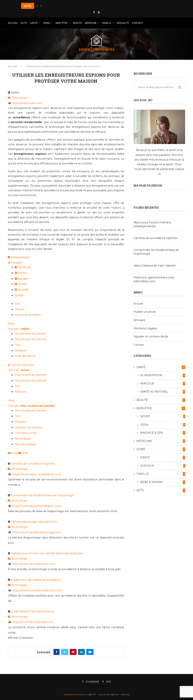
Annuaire (139, 320)
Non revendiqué (25, 444)
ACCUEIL (13, 22)
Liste (14, 453)
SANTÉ (34, 22)
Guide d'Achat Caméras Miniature (33, 611)
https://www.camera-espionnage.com (37, 532)
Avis (17, 303)
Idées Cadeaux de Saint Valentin (155, 265)
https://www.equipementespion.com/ (36, 506)
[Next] (40, 6)
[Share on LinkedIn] (81, 652)
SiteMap (125, 694)
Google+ (23, 278)
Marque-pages (20, 257)
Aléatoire (20, 350)
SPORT (162, 416)
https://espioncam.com (27, 103)
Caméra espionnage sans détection (34, 521)
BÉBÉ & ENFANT (162, 482)
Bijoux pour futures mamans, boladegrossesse (153, 224)
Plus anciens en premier (30, 339)
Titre (18, 345)
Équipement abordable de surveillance (36, 579)
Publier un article (145, 311)
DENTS (162, 457)
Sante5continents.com (76, 694)
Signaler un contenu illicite (151, 336)
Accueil (12, 66)
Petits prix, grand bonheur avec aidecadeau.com (154, 279)
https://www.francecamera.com (32, 622)
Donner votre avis (22, 365)
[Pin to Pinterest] (73, 652)
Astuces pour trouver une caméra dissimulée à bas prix (47, 553)
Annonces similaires (28, 314)
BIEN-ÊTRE (61, 22)
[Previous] (37, 6)
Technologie (19, 98)
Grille (24, 453)
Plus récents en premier (30, 333)
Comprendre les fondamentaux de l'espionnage (42, 495)
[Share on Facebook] (57, 652)
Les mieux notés (26, 433)
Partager (16, 262)
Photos (19, 309)
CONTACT (137, 22)
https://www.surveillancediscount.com (37, 590)
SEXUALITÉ (123, 22)
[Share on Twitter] (64, 652)
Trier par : (18, 329)
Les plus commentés (29, 427)
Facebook (24, 267)
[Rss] (99, 12)
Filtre (11, 323)
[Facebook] (94, 12)
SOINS (46, 22)
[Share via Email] (89, 652)
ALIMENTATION (162, 375)
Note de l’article (25, 356)
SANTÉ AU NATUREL (162, 391)
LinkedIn (23, 289)
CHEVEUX (162, 465)
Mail (20, 295)
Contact (139, 344)
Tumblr (22, 284)
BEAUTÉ (77, 22)
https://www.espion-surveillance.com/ (36, 474)
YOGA (162, 424)
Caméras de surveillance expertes (33, 463)
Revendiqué (23, 438)
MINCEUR (162, 383)
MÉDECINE (90, 22)
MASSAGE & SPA (162, 432)
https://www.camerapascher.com (34, 564)
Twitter (22, 273)
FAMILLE (106, 22)
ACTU (24, 22)
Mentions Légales (145, 328)
